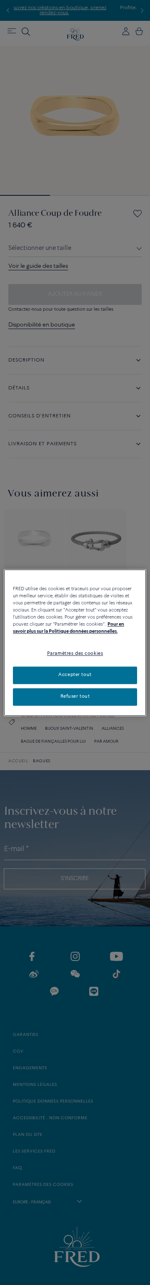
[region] (75, 642)
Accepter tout (74, 674)
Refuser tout (75, 696)
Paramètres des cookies (75, 653)
